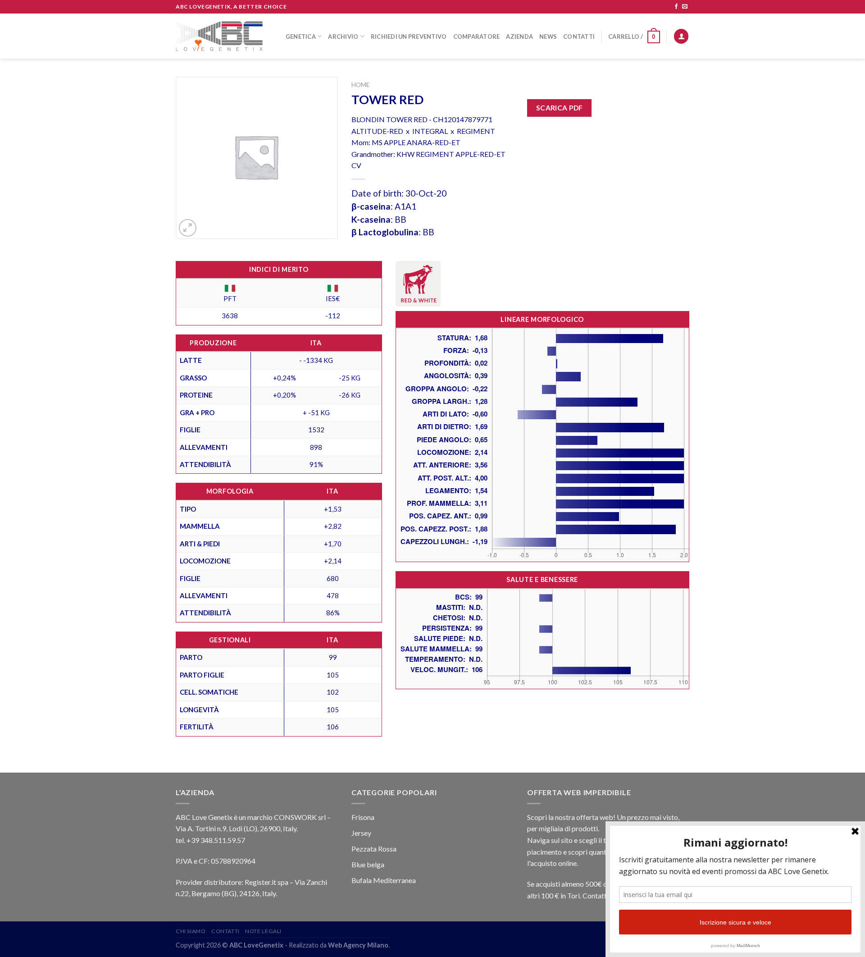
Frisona (362, 817)
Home (360, 84)
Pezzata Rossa (373, 848)
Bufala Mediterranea (383, 880)
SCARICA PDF (559, 108)
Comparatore (476, 36)
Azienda (519, 36)
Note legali (263, 931)
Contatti (579, 36)
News (548, 36)
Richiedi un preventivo (409, 36)
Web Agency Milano (358, 945)
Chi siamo (191, 931)
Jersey (361, 833)
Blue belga (367, 864)
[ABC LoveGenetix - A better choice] (219, 36)
